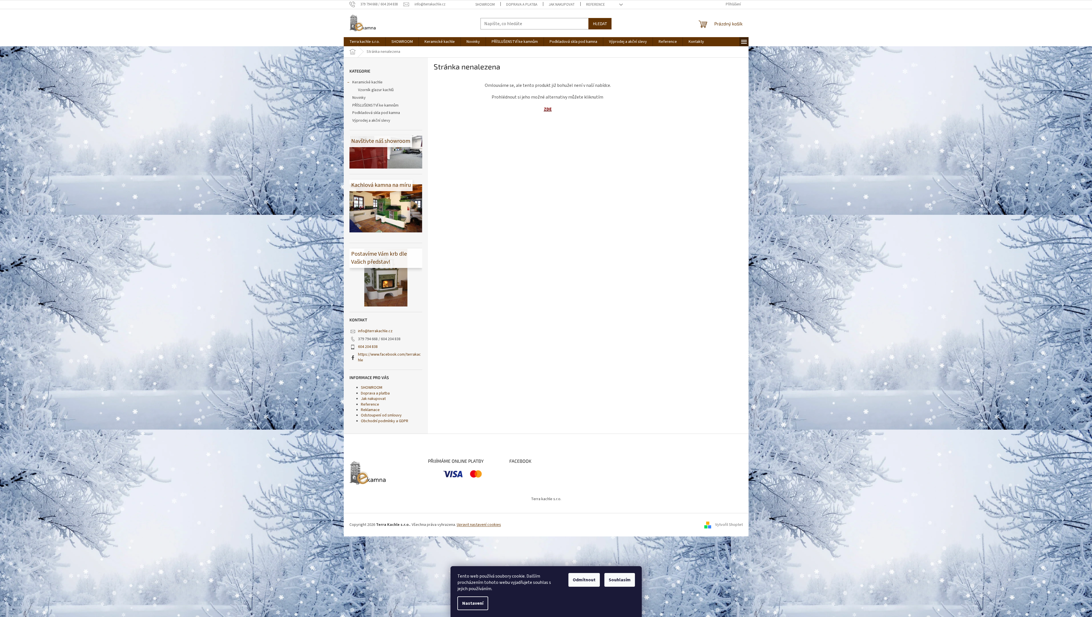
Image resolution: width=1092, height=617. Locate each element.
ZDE (548, 109)
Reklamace (370, 410)
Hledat (600, 23)
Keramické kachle (367, 82)
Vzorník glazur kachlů (376, 90)
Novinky (359, 98)
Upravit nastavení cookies (479, 525)
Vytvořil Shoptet (729, 525)
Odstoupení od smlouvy (381, 415)
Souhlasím (620, 580)
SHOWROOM (485, 4)
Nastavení (472, 603)
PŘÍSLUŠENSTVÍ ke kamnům (375, 105)
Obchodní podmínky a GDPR (384, 421)
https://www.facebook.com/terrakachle (389, 357)
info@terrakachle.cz (375, 331)
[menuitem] (364, 41)
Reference (595, 4)
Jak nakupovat (562, 4)
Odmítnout (584, 580)
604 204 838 (368, 347)
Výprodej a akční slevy (371, 120)
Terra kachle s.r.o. (546, 499)
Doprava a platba (521, 4)
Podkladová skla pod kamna (376, 113)
